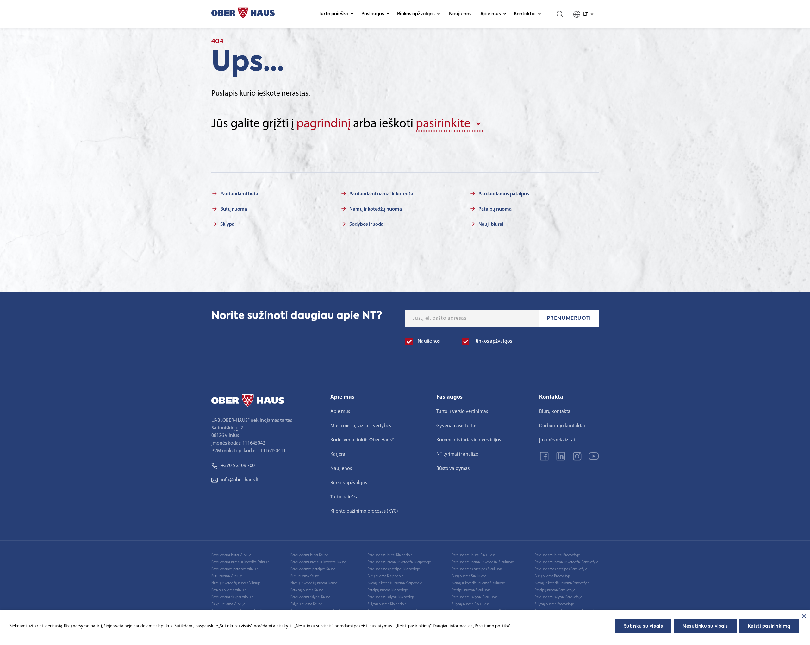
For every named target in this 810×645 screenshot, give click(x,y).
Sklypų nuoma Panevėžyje (554, 604)
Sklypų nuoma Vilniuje (228, 604)
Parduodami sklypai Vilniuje (232, 597)
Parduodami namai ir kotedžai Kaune (318, 562)
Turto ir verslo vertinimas (462, 411)
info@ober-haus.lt (240, 480)
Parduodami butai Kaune (309, 555)
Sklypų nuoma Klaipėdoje (387, 604)
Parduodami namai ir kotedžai (381, 194)
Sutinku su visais (643, 626)
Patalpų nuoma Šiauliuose (471, 590)
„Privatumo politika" (491, 626)
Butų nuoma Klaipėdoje (385, 576)
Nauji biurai (490, 224)
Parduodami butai (239, 194)
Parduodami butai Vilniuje (231, 555)
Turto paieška (333, 14)
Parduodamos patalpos (503, 194)
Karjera (337, 454)
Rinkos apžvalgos (416, 14)
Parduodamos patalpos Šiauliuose (477, 569)
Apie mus (490, 14)
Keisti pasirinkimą (769, 626)
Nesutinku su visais (705, 626)
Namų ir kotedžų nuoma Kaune (314, 583)
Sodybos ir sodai (367, 224)
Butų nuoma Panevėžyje (553, 576)
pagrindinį (323, 124)
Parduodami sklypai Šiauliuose (475, 597)
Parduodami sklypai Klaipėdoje (391, 597)
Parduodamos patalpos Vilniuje (235, 569)
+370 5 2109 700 (238, 465)
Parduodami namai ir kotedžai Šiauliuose (483, 562)
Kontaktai (525, 14)
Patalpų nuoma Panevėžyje (555, 590)
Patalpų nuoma (495, 209)
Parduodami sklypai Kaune (310, 597)
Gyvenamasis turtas (456, 425)
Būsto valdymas (453, 468)
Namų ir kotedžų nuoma (375, 209)
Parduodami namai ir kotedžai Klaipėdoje (399, 562)
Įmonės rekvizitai (557, 440)
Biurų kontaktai (555, 411)
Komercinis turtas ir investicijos (468, 440)
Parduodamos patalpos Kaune (312, 569)
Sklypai (228, 224)
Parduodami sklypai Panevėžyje (558, 597)
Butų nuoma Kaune (304, 576)
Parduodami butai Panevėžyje (557, 555)
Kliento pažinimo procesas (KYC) (364, 511)
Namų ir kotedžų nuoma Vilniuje (236, 583)
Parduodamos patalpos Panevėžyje (561, 569)
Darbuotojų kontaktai (562, 425)
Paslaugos (372, 14)
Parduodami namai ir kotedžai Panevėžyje (566, 562)
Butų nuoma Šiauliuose (469, 576)
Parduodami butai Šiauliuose (473, 555)
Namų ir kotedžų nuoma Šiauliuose (478, 583)
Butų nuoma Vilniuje (226, 576)
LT (585, 14)
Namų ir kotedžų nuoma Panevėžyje (562, 583)
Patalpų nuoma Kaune (306, 590)
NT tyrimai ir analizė (457, 454)
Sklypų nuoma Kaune (306, 604)
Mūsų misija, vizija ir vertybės (360, 425)
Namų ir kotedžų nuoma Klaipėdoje (395, 583)
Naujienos (460, 14)
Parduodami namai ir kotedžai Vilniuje (240, 562)
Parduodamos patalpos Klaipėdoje (394, 569)
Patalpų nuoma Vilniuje (228, 590)
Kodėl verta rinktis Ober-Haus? (362, 440)
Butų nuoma (233, 209)
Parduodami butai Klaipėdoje (390, 555)
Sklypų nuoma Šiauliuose (470, 604)
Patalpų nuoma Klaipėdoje (388, 590)
